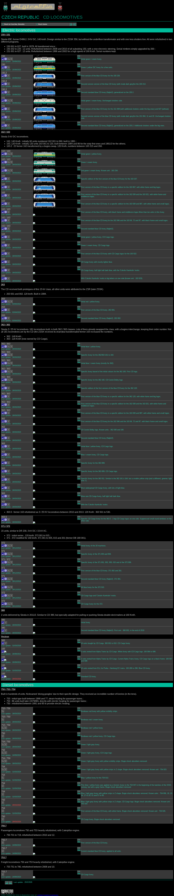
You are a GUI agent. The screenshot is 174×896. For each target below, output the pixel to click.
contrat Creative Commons (47, 895)
